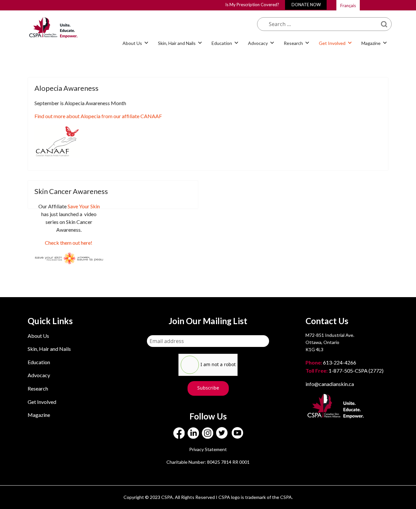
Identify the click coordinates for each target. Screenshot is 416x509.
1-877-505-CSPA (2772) (345, 370)
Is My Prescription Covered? (252, 4)
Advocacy (39, 375)
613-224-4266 (331, 362)
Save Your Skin (84, 206)
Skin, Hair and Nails (49, 349)
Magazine (39, 415)
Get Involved (42, 402)
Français (348, 5)
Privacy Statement (208, 449)
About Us (38, 336)
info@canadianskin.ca (330, 384)
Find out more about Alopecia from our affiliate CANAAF (98, 116)
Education (39, 362)
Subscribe (208, 388)
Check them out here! (68, 243)
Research (38, 388)
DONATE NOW (306, 4)
